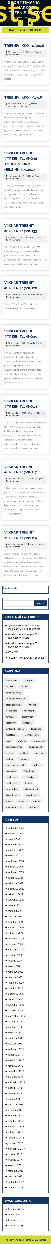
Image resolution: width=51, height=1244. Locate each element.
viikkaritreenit (12, 795)
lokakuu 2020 (15, 955)
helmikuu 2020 (15, 999)
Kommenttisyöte (16, 1220)
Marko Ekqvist (34, 52)
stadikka (36, 765)
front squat (11, 710)
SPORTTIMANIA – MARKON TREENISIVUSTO (25, 7)
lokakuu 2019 (15, 1021)
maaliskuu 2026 (16, 833)
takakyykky (11, 770)
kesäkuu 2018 (15, 1110)
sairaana (24, 758)
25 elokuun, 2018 (16, 52)
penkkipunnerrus (14, 746)
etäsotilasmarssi (14, 704)
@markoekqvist (10, 588)
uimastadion (12, 789)
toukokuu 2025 (16, 844)
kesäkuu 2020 (15, 977)
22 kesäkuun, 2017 (16, 343)
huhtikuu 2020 (15, 988)
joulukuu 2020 (15, 944)
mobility (22, 740)
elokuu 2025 (14, 839)
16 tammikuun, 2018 (17, 104)
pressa (9, 752)
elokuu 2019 (14, 1032)
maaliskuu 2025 (16, 850)
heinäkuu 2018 (15, 1104)
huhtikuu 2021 (15, 921)
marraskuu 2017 (16, 1148)
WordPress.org (16, 1225)
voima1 (22, 801)
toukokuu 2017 (16, 1181)
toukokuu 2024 (16, 861)
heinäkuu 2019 (15, 1038)
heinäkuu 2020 (15, 971)
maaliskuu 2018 (16, 1126)
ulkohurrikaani (31, 789)
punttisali (24, 752)
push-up (39, 752)
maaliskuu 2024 (16, 866)
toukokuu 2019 (16, 1049)
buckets (28, 680)
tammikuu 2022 (16, 899)
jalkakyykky (27, 716)
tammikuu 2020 (16, 1004)
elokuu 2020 (14, 966)
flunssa (32, 704)
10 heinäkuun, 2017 (17, 294)
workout (33, 807)
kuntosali (27, 722)
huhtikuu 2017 (15, 1187)
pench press (39, 740)
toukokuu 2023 (16, 872)
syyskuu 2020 (15, 960)
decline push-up (13, 692)
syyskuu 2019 (15, 1027)
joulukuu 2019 (15, 1010)
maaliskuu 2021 (16, 927)
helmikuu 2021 (15, 933)
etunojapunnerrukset (16, 698)
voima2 (36, 801)
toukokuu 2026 (16, 827)
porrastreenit (35, 746)
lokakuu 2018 (15, 1087)
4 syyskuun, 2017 (16, 176)
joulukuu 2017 (15, 1143)
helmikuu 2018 (15, 1132)
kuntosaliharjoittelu (15, 728)
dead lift (10, 686)
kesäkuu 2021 (15, 916)
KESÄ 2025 (13, 652)
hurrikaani (10, 716)
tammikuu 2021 (16, 938)
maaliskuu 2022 (16, 888)
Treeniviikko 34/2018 (24, 45)
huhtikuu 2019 (15, 1054)
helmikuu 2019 (15, 1065)
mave (8, 740)
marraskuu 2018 (16, 1082)
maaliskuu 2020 (16, 993)
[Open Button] (20, 23)
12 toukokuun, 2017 (17, 413)
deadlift (24, 686)
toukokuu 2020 (16, 982)
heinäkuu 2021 (15, 910)
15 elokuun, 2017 (16, 237)
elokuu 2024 (14, 855)
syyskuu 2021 (15, 905)
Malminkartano (32, 734)
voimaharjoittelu (14, 807)
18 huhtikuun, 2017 (17, 544)
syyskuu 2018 (15, 1093)
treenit (28, 783)
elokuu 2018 (14, 1098)
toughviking (11, 777)
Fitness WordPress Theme (18, 1239)
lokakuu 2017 (15, 1154)
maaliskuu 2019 (16, 1060)
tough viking (30, 777)
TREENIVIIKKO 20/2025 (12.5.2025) (26, 657)
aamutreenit (12, 680)
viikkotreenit (32, 795)
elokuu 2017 (14, 1165)
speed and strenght (15, 765)
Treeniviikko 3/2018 (23, 97)
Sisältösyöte (14, 1214)
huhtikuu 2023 (15, 877)
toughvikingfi (12, 783)
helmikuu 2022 (15, 894)
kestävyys (11, 722)
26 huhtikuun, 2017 (17, 478)
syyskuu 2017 (15, 1159)
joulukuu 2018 (15, 1076)
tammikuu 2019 (16, 1071)
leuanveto (36, 728)
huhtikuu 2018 (15, 1121)
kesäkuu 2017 (15, 1176)
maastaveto (12, 734)
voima (9, 801)
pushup (9, 758)
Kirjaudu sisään (16, 1209)
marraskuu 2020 (16, 949)
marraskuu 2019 (16, 1016)
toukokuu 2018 (16, 1115)
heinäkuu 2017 (15, 1170)
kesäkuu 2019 (15, 1043)
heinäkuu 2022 (15, 883)
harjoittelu (29, 710)
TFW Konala (29, 770)
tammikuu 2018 (16, 1137)
